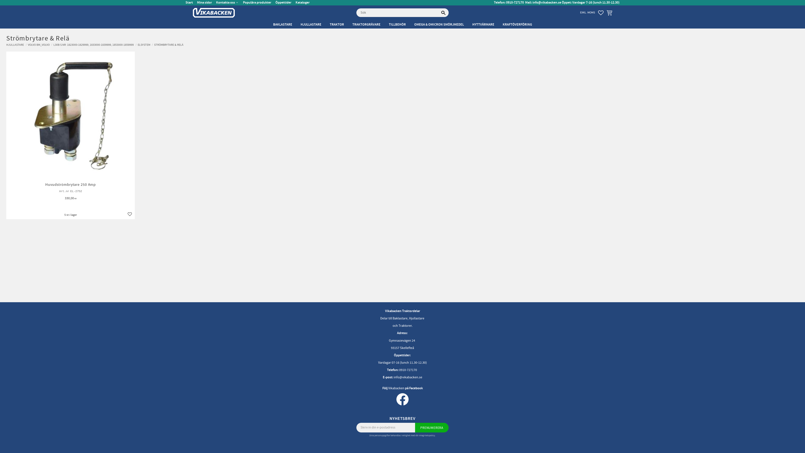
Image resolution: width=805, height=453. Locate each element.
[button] (601, 13)
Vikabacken (396, 388)
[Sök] (443, 12)
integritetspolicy (427, 435)
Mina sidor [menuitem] (204, 2)
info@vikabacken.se (546, 2)
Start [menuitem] (189, 2)
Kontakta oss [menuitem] (225, 2)
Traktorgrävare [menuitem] (366, 24)
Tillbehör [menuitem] (397, 24)
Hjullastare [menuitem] (311, 24)
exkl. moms (587, 12)
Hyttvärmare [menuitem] (483, 24)
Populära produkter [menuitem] (257, 2)
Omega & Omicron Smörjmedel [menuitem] (439, 24)
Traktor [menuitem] (337, 24)
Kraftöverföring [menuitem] (517, 24)
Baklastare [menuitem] (282, 24)
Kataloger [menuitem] (303, 2)
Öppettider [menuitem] (283, 2)
